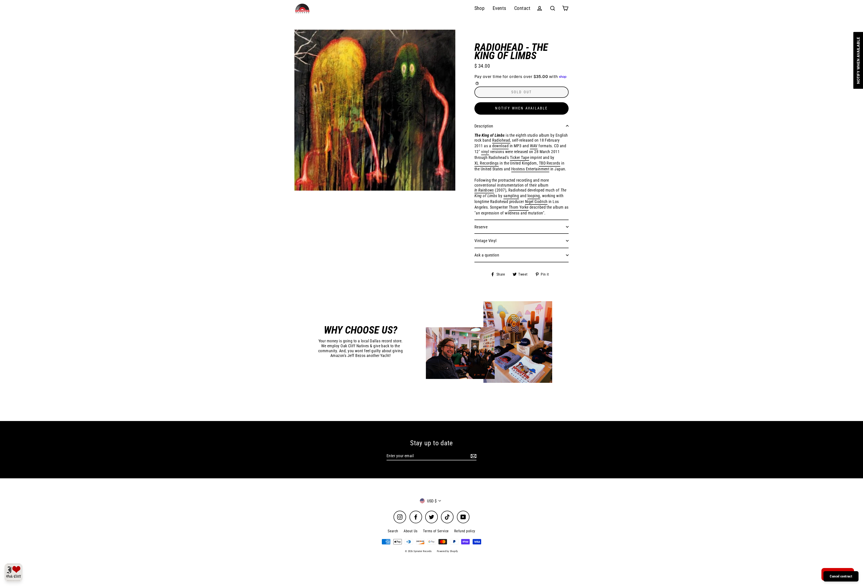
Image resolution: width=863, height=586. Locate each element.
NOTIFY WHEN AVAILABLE (521, 108)
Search (393, 531)
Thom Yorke (519, 207)
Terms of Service (436, 531)
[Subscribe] (472, 456)
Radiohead (501, 140)
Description (483, 126)
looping (533, 195)
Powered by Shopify (447, 551)
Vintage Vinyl (485, 240)
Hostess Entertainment (530, 169)
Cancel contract (841, 576)
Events (499, 8)
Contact (522, 8)
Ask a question (486, 255)
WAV (534, 145)
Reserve (480, 227)
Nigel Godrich (536, 201)
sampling (511, 195)
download (500, 145)
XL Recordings (486, 163)
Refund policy (464, 531)
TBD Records (549, 163)
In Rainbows (484, 190)
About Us (411, 531)
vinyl (485, 151)
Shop (479, 8)
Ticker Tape (519, 157)
